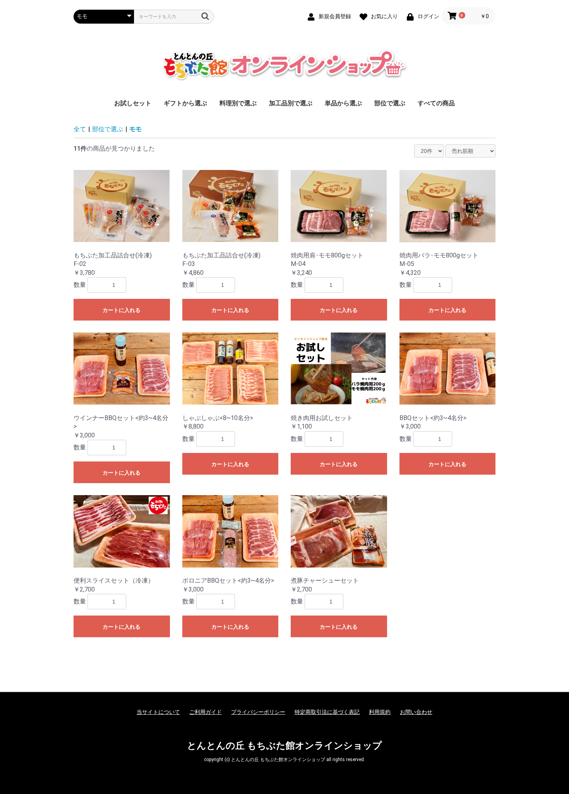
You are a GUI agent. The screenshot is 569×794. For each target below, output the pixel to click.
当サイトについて (158, 712)
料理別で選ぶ (238, 103)
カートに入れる (122, 310)
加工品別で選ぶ (290, 103)
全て (80, 129)
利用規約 (380, 712)
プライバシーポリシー (258, 712)
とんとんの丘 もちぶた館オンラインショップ (284, 745)
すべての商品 (436, 103)
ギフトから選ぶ (185, 103)
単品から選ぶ (343, 103)
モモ (135, 129)
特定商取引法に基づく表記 (327, 712)
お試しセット (132, 103)
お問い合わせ (416, 712)
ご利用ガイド (205, 712)
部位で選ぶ (389, 103)
